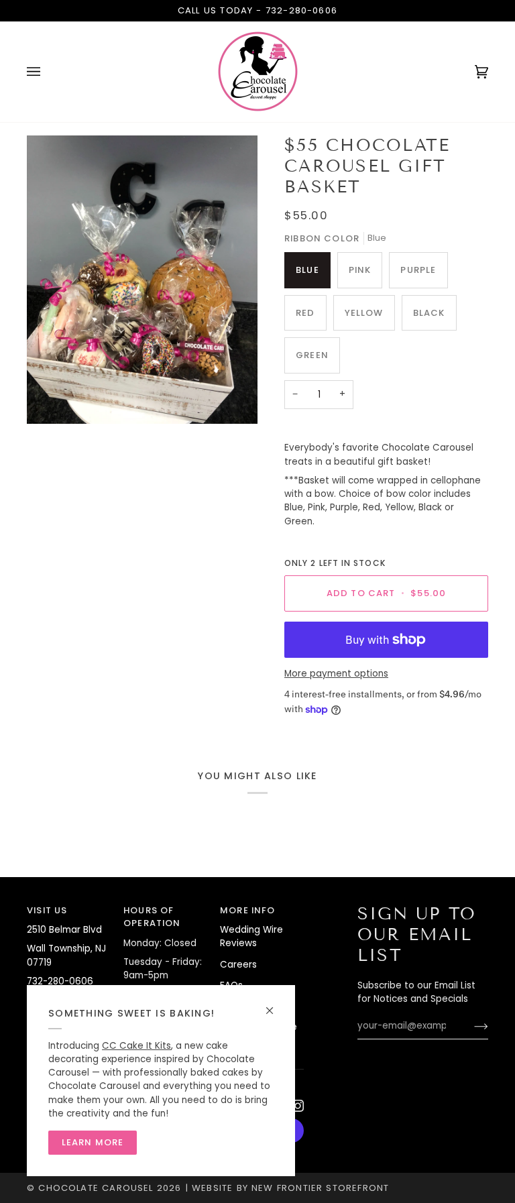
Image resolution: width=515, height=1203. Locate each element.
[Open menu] (47, 71)
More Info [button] (248, 910)
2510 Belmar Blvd (64, 929)
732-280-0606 (301, 10)
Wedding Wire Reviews (251, 936)
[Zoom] (142, 279)
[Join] (470, 1026)
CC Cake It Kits (136, 1045)
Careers (238, 964)
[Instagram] (298, 1106)
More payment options (336, 673)
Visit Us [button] (47, 910)
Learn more (93, 1142)
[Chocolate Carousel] (257, 72)
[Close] (275, 1005)
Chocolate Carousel (95, 1188)
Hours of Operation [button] (152, 917)
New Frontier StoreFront (320, 1188)
